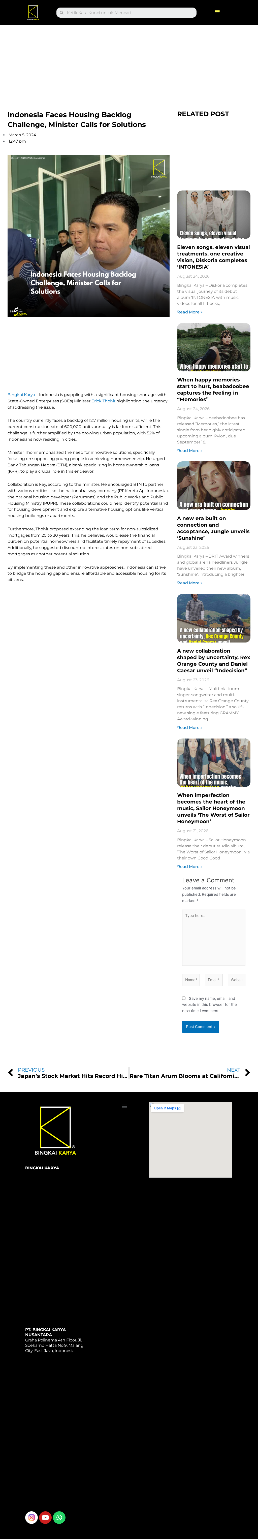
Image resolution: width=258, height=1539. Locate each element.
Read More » (190, 312)
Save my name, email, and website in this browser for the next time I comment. (209, 1004)
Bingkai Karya (21, 394)
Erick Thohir (103, 401)
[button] (217, 11)
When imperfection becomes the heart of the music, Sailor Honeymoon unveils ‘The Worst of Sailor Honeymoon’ (213, 808)
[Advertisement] (129, 62)
